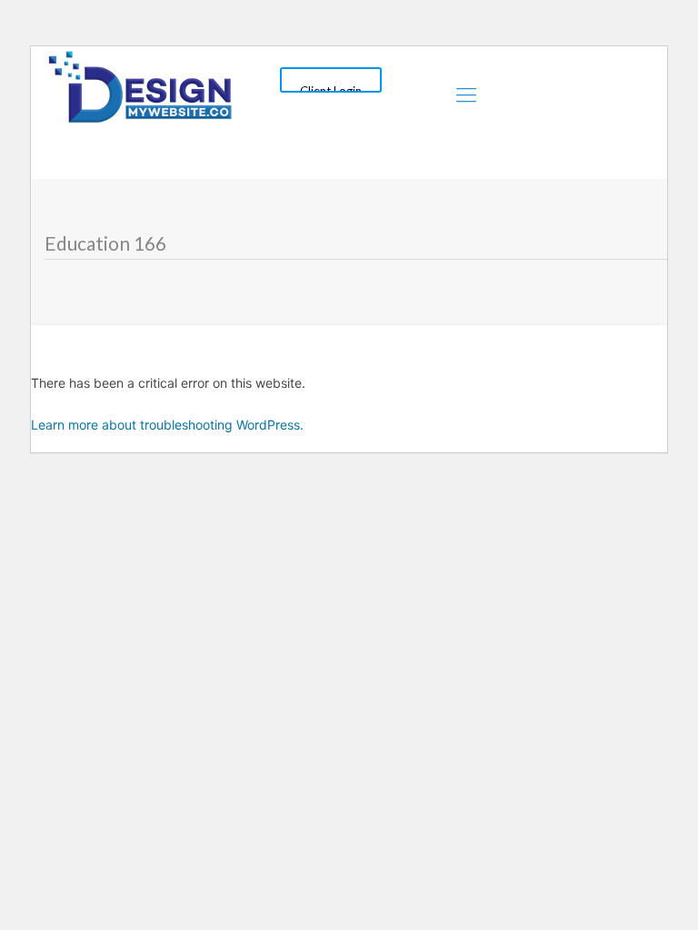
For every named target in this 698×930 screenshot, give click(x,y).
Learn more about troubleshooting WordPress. (167, 424)
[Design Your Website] (139, 85)
